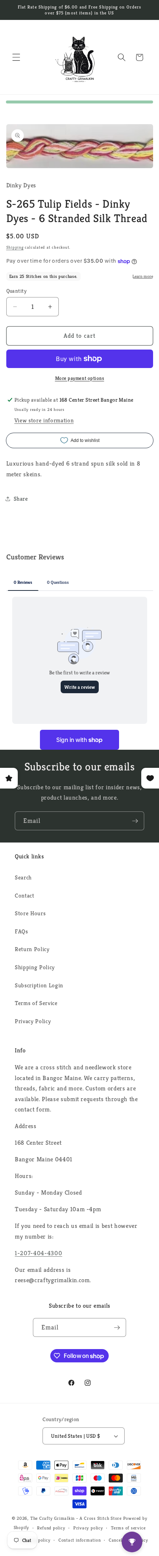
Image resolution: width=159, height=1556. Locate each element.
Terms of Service (36, 1003)
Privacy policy (88, 1528)
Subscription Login (39, 985)
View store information (44, 420)
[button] (16, 57)
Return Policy (32, 949)
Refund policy (51, 1528)
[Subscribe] (135, 821)
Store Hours (30, 913)
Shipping (15, 247)
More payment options (79, 378)
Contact (24, 895)
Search (23, 877)
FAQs (21, 931)
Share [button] (21, 498)
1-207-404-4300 (38, 1253)
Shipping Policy (35, 967)
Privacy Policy (33, 1021)
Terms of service (128, 1528)
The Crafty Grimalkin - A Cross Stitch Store (76, 1518)
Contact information (79, 1540)
